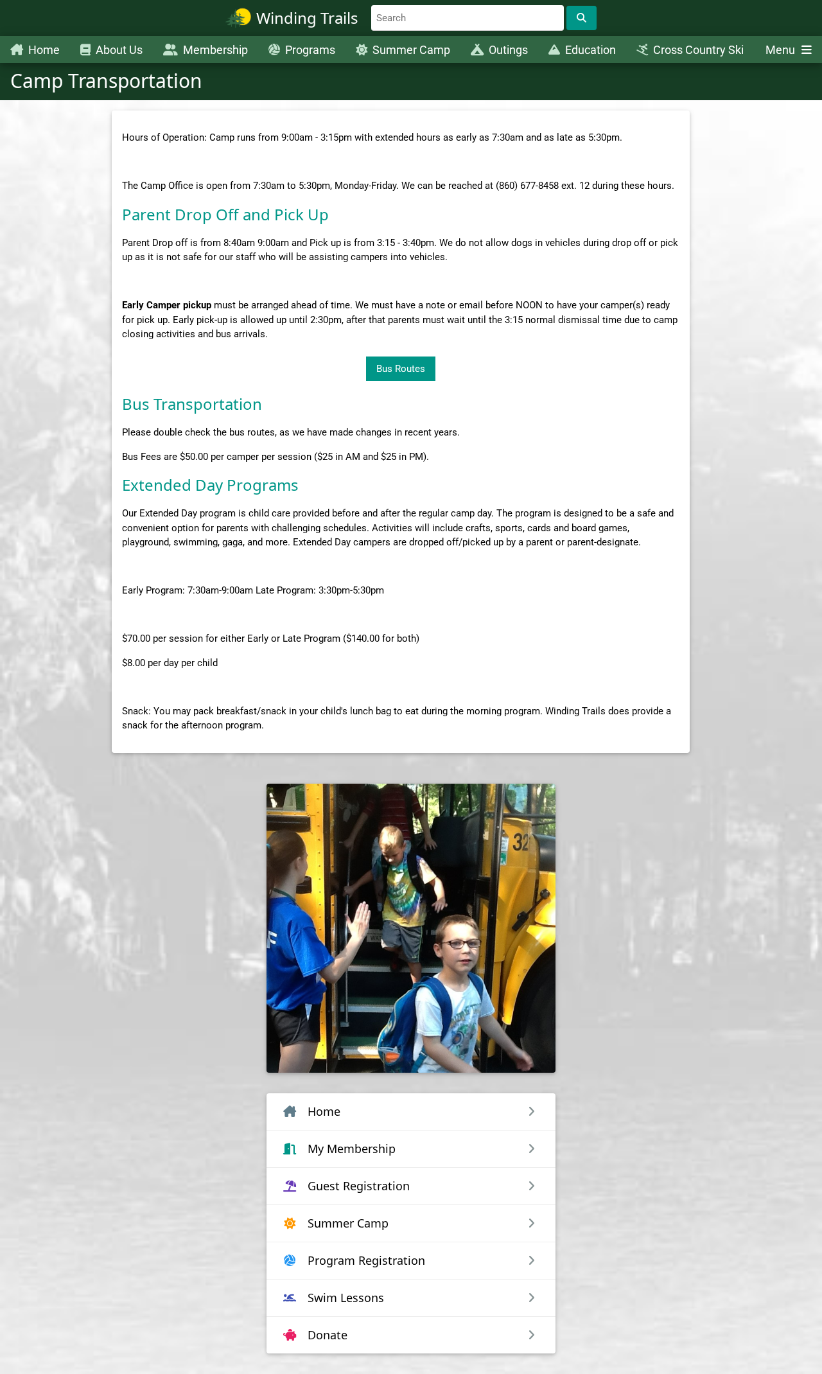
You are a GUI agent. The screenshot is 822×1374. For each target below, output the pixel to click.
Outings (508, 50)
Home (44, 50)
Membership (215, 50)
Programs (310, 50)
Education (590, 50)
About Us (119, 50)
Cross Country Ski (698, 50)
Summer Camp (411, 50)
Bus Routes (400, 368)
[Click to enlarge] (411, 928)
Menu (781, 50)
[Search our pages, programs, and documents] (581, 18)
